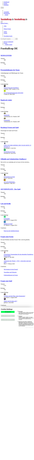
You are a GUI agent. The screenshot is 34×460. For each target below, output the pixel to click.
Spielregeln (6, 115)
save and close (8, 319)
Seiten (5, 31)
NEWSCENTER (6, 55)
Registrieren (7, 13)
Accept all (7, 312)
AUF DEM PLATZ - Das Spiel (10, 189)
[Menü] (2, 8)
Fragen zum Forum (7, 237)
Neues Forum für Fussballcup (11, 87)
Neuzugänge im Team (9, 176)
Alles (5, 26)
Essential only (8, 316)
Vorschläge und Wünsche (10, 272)
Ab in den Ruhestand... (9, 182)
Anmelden (6, 12)
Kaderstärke (7, 218)
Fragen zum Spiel (6, 281)
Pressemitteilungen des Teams (10, 70)
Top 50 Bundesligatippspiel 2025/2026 (13, 93)
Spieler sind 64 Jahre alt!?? (10, 301)
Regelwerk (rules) (6, 100)
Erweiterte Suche (8, 36)
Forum (5, 33)
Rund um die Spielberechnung (11, 231)
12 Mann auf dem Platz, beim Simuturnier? (14, 296)
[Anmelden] (1, 17)
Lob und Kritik (6, 203)
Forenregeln (7, 120)
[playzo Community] (14, 20)
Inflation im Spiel (8, 223)
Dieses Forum (7, 29)
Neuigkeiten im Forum (9, 152)
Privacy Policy (31, 327)
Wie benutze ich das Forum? (11, 269)
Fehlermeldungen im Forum (11, 275)
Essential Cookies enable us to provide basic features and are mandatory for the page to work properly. (26, 313)
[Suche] (2, 22)
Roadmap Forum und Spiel (10, 127)
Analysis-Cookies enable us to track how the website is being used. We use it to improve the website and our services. (26, 318)
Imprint (26, 327)
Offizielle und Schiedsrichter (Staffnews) (13, 159)
